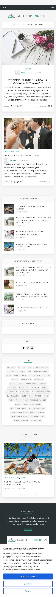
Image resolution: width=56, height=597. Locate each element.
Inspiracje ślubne (11, 151)
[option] (28, 466)
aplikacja (11, 367)
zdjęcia (34, 416)
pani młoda (26, 380)
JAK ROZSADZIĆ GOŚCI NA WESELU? (31, 308)
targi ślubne (15, 400)
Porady (28, 68)
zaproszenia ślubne (20, 416)
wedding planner (38, 400)
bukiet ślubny (42, 367)
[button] (52, 8)
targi (46, 396)
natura (46, 376)
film (29, 371)
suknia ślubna (13, 396)
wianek (32, 412)
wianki (41, 412)
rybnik (44, 388)
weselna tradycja (19, 412)
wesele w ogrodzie (32, 404)
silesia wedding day (41, 392)
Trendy (23, 477)
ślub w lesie (36, 420)
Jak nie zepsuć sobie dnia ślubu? (21, 156)
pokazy (43, 384)
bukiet (30, 367)
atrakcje (21, 367)
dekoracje (12, 371)
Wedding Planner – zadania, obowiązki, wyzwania (28, 81)
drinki (22, 371)
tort (26, 400)
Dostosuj (28, 583)
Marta (12, 160)
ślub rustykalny (21, 420)
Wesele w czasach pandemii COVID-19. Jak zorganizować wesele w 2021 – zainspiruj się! (34, 220)
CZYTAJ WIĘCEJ (28, 529)
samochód (24, 392)
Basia (23, 72)
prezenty (12, 388)
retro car (23, 388)
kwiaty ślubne (20, 376)
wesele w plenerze (18, 408)
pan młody (38, 380)
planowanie (31, 384)
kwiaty (8, 376)
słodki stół (27, 396)
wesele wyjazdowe (37, 408)
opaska (15, 380)
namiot (37, 376)
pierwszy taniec (17, 384)
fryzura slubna (41, 371)
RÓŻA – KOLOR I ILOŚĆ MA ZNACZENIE (32, 283)
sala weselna (11, 392)
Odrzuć (28, 591)
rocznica (35, 388)
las (30, 376)
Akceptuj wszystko (28, 576)
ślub (42, 416)
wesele (18, 404)
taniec (38, 396)
